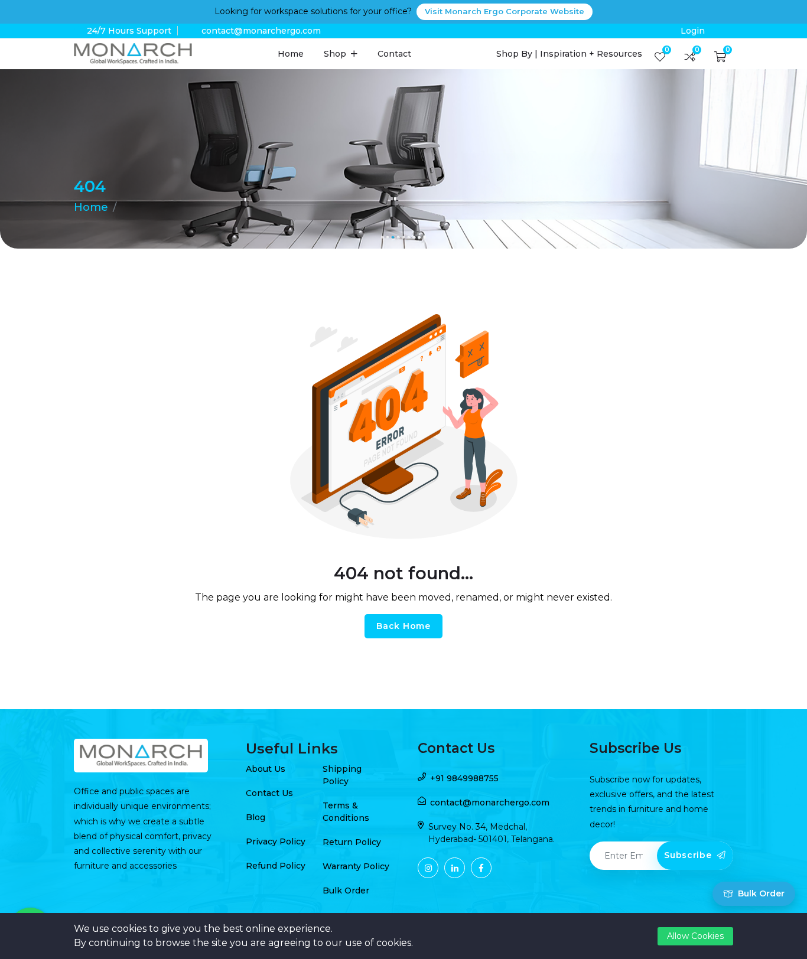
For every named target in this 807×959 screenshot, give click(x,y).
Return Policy (352, 842)
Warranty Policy (356, 866)
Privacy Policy (275, 841)
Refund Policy (275, 865)
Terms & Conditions (346, 811)
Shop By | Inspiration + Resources (569, 53)
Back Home (403, 626)
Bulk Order (346, 890)
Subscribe (689, 855)
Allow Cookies (695, 936)
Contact (394, 53)
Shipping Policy (342, 775)
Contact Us (269, 793)
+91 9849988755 (464, 778)
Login (693, 30)
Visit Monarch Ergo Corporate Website (504, 11)
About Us (265, 769)
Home (291, 53)
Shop (336, 53)
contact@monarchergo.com (261, 30)
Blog (255, 817)
